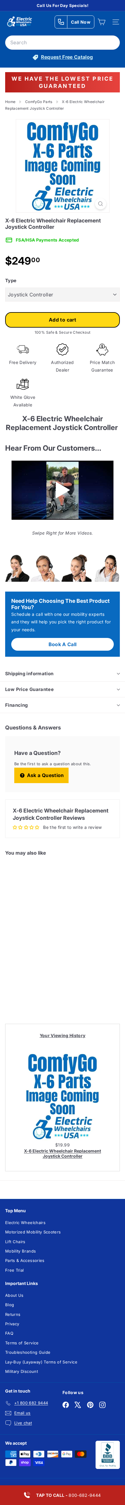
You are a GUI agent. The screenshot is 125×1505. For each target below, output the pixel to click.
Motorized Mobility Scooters (33, 1232)
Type (10, 280)
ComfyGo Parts (38, 101)
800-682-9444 (68, 1495)
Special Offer (29, 972)
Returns (12, 1314)
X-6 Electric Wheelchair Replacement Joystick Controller (62, 1153)
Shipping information (29, 673)
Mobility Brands (20, 1251)
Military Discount (21, 1371)
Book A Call (63, 644)
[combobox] (62, 42)
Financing (16, 705)
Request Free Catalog (67, 57)
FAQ (9, 1333)
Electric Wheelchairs (25, 1222)
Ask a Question (44, 775)
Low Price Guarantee (29, 689)
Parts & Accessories (25, 1260)
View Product (29, 995)
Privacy (12, 1323)
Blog (9, 1304)
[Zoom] (100, 203)
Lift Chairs (15, 1241)
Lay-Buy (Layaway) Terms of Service (41, 1362)
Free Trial (14, 1270)
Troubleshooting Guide (27, 1352)
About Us (14, 1295)
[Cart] (101, 22)
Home (10, 101)
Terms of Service (22, 1342)
